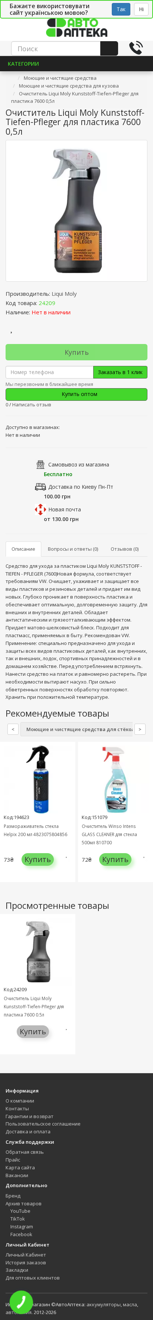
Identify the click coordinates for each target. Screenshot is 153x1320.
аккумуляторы (104, 1304)
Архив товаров (24, 1203)
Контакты (17, 1108)
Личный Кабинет (26, 1254)
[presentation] (7, 817)
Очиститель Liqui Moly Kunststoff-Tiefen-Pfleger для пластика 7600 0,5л (34, 1006)
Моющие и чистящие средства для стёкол (80, 729)
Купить (77, 352)
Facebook (20, 1234)
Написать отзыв (31, 404)
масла (130, 1304)
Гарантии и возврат (29, 1116)
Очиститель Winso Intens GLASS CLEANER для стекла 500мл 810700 (109, 834)
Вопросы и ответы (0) (73, 549)
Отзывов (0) (125, 549)
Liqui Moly (64, 293)
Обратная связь (25, 1152)
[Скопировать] (61, 303)
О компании (20, 1100)
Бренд (13, 1195)
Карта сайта (20, 1167)
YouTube (19, 1211)
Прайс (13, 1159)
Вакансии (17, 1175)
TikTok (17, 1218)
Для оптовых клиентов (33, 1277)
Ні (141, 9)
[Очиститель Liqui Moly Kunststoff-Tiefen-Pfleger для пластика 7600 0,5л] (76, 211)
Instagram (21, 1226)
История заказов (26, 1262)
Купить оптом (78, 393)
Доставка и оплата (28, 1131)
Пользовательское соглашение (43, 1123)
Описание (23, 549)
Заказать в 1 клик (120, 372)
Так (121, 9)
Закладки (17, 1270)
